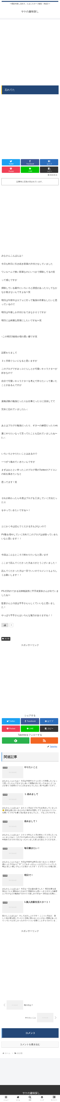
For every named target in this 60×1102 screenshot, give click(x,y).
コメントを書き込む (30, 1044)
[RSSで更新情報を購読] (44, 740)
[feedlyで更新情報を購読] (15, 740)
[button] (49, 170)
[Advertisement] (30, 51)
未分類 (6, 639)
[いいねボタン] (4, 625)
